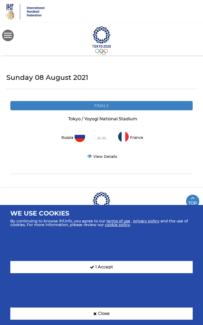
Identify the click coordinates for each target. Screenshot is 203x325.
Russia (67, 137)
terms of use (118, 221)
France (136, 137)
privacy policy (146, 221)
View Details (105, 156)
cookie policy (117, 224)
